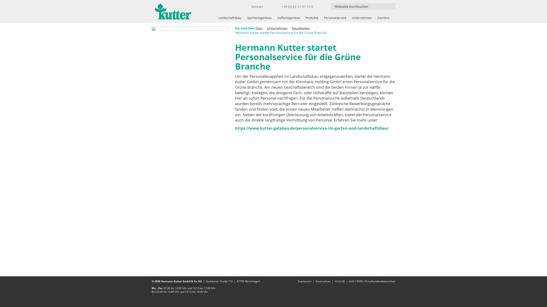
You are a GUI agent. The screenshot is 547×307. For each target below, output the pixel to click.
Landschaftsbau (230, 18)
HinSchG (340, 281)
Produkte (312, 18)
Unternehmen (362, 18)
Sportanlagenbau (259, 18)
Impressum (305, 281)
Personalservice (335, 18)
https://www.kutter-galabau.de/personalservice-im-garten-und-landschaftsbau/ (312, 128)
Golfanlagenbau (288, 18)
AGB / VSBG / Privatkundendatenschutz (372, 281)
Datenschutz (323, 281)
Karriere (383, 18)
